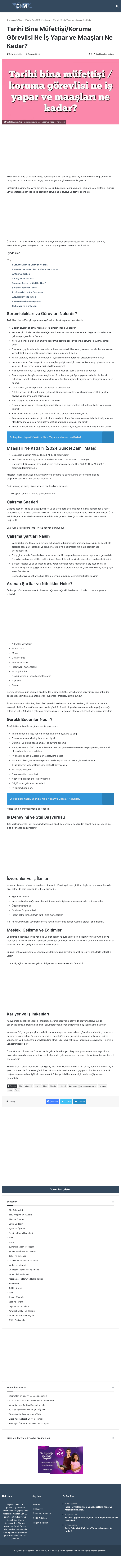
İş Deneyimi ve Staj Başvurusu (28, 292)
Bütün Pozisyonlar (17, 1320)
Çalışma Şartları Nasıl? (24, 278)
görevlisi (28, 1086)
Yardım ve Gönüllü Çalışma (21, 1315)
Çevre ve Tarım (16, 1224)
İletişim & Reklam (40, 1523)
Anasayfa (13, 20)
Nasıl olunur (73, 1086)
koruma (37, 1086)
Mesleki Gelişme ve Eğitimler (27, 301)
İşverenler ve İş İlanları (25, 297)
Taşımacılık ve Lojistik (19, 1306)
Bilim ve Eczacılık (17, 1219)
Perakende (14, 1283)
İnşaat (22, 20)
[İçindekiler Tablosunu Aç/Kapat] (9, 260)
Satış (11, 1292)
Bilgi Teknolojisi (16, 1210)
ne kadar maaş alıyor (88, 1086)
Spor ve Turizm (16, 1302)
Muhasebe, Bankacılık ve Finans (24, 1270)
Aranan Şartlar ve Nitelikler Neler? (30, 283)
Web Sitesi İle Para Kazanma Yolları (25, 1414)
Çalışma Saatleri (22, 274)
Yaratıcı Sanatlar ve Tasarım (22, 1311)
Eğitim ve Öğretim (17, 1228)
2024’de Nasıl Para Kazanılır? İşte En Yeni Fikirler (31, 1400)
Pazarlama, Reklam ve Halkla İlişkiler (26, 1279)
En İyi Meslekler (15, 54)
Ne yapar (102, 1086)
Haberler (36, 1504)
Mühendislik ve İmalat (19, 1274)
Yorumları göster (60, 1189)
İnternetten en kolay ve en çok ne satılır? (28, 1396)
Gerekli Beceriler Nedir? (25, 287)
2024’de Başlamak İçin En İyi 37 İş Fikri (27, 1409)
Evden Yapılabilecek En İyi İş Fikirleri (25, 1419)
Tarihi (17, 1090)
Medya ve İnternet (17, 1265)
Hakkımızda (37, 1509)
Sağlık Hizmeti (15, 1288)
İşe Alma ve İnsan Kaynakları (22, 1251)
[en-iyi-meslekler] (22, 6)
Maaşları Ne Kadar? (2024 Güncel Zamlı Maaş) (36, 269)
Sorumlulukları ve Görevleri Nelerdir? (31, 265)
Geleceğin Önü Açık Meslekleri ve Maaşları (29, 1423)
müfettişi (62, 1086)
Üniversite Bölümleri (41, 1513)
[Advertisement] (60, 149)
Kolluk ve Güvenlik (17, 1256)
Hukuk (11, 1237)
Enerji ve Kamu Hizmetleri (21, 1233)
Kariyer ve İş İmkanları (25, 306)
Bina (20, 1086)
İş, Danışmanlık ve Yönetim (21, 1247)
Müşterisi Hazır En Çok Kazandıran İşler (27, 1405)
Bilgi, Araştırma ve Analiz (20, 1215)
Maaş (45, 1086)
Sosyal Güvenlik (16, 1297)
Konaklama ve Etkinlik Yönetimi (23, 1260)
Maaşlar (53, 1086)
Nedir (10, 1090)
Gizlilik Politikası (39, 1518)
